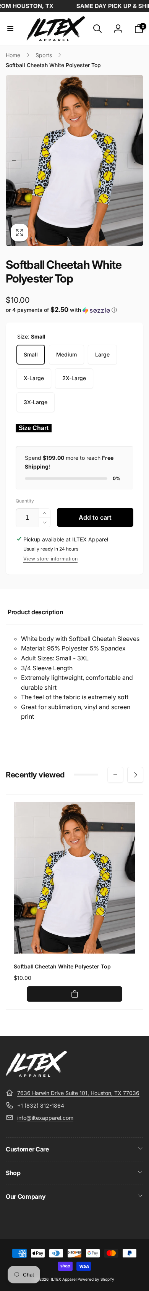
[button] (10, 28)
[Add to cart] (74, 994)
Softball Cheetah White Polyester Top (62, 966)
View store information (50, 559)
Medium (66, 354)
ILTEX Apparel (63, 1279)
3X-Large (35, 402)
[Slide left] (14, 161)
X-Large (34, 378)
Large (102, 354)
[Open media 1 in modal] (74, 160)
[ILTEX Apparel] (36, 1074)
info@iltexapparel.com (45, 1117)
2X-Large (74, 378)
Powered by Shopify (96, 1279)
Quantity (25, 500)
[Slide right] (135, 161)
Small (31, 354)
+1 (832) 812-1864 (40, 1105)
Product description (35, 612)
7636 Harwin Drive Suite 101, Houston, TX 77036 (78, 1093)
